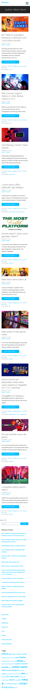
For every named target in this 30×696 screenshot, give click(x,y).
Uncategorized (7, 644)
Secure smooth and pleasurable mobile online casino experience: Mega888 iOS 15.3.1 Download (14, 383)
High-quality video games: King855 (12, 600)
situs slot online (17, 673)
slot (23, 673)
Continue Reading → (10, 62)
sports (4, 635)
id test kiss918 (13, 661)
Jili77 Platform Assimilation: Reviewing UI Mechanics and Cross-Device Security (14, 38)
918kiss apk (12, 654)
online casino (20, 666)
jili (10, 306)
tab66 (16, 676)
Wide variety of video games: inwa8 (12, 566)
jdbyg (20, 660)
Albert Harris (6, 44)
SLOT (20, 66)
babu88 (25, 654)
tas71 (24, 676)
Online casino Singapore (10, 670)
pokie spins (21, 670)
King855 (17, 663)
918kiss (5, 654)
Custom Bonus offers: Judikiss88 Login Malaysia (12, 186)
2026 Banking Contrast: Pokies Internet (13, 545)
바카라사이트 (10, 683)
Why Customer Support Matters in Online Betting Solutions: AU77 (12, 96)
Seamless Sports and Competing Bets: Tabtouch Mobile (13, 605)
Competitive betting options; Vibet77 (13, 582)
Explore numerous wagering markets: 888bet (13, 587)
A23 (16, 654)
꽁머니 (19, 680)
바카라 (5, 683)
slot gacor (4, 676)
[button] (27, 3)
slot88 (26, 673)
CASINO (10, 66)
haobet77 (8, 661)
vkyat (16, 680)
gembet (11, 461)
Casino (22, 657)
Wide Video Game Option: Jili (14, 279)
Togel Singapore (5, 680)
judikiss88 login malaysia (17, 212)
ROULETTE (5, 627)
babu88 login (4, 657)
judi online (8, 663)
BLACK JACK (5, 614)
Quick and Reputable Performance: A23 (13, 592)
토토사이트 (8, 687)
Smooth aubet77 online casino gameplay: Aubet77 (15, 235)
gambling (4, 661)
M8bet (26, 663)
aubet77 (11, 263)
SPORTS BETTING (7, 639)
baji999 (17, 657)
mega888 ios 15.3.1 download (18, 414)
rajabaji (4, 673)
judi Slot (13, 663)
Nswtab (10, 667)
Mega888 (5, 667)
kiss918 (22, 663)
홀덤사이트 (15, 687)
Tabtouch (21, 676)
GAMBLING (16, 66)
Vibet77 (11, 514)
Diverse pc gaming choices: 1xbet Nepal (14, 596)
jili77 (10, 69)
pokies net (12, 174)
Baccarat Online (11, 657)
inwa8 (10, 359)
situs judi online (9, 673)
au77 (10, 123)
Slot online (10, 676)
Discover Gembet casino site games (12, 578)
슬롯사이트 (16, 683)
